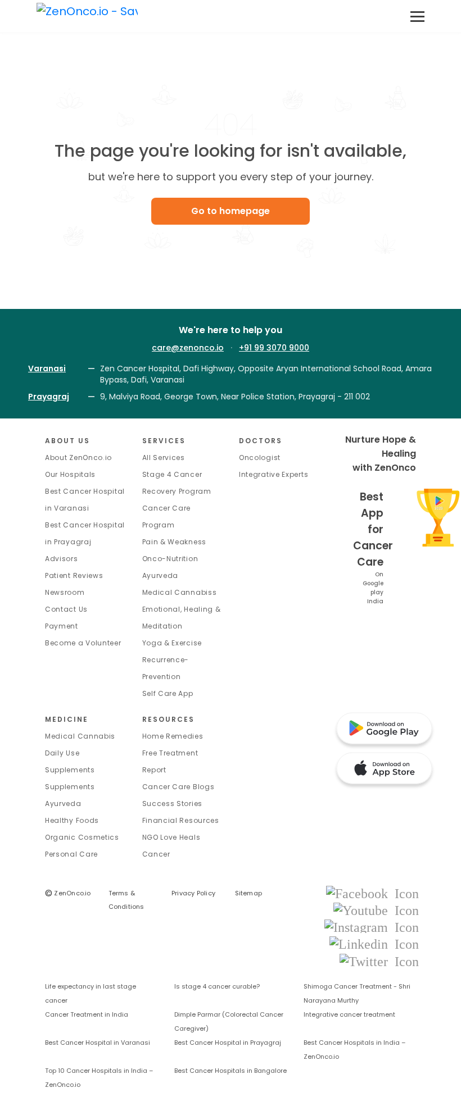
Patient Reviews (74, 575)
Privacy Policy (193, 893)
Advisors (61, 558)
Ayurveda (160, 575)
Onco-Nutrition (170, 558)
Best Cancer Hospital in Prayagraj (227, 1042)
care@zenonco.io (188, 347)
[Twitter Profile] (379, 961)
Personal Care (71, 854)
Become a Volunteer (83, 643)
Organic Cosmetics (82, 837)
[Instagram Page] (371, 927)
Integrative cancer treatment (349, 1014)
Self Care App (167, 693)
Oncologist (260, 457)
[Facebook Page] (372, 893)
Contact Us (66, 609)
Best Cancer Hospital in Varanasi (97, 1042)
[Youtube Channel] (376, 910)
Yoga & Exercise (172, 643)
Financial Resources (180, 820)
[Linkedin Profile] (374, 944)
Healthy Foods (72, 820)
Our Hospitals (70, 474)
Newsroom (65, 592)
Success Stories (172, 803)
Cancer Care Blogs (178, 786)
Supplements (70, 786)
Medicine (66, 719)
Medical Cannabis (80, 736)
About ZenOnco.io (78, 457)
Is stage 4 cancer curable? (217, 986)
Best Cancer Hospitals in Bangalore (230, 1070)
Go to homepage (230, 210)
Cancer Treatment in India (86, 1014)
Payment (61, 626)
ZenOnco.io (68, 893)
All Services (163, 457)
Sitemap (249, 893)
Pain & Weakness (174, 542)
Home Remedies (173, 736)
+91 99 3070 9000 (274, 347)
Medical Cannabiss (179, 592)
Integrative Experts (273, 474)
